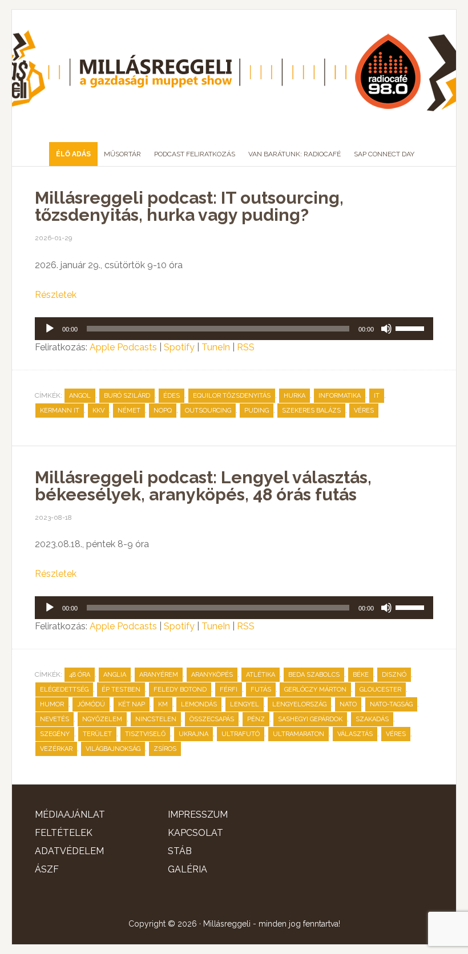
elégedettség (64, 689)
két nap (131, 704)
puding (256, 410)
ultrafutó (240, 734)
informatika (339, 395)
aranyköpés (212, 674)
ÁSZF (47, 869)
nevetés (54, 719)
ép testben (121, 689)
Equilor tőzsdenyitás (232, 395)
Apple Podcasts (123, 347)
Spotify (179, 347)
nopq (163, 410)
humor (52, 704)
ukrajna (193, 734)
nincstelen (155, 719)
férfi (228, 689)
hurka (294, 395)
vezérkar (56, 749)
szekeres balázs (311, 410)
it (377, 395)
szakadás (372, 719)
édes (171, 395)
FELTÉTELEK (63, 832)
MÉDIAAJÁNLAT (70, 814)
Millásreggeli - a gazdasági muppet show (234, 71)
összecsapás (211, 719)
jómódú (91, 704)
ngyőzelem (102, 719)
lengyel (244, 704)
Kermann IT (59, 410)
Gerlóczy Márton (315, 689)
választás (355, 734)
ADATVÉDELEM (69, 851)
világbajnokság (113, 749)
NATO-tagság (391, 704)
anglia (114, 674)
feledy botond (180, 689)
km (163, 704)
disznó (394, 674)
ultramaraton (298, 734)
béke (361, 674)
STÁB (180, 851)
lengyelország (299, 704)
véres (364, 410)
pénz (256, 719)
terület (97, 734)
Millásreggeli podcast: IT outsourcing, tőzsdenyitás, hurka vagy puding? (189, 206)
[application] (234, 328)
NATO (348, 704)
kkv (98, 410)
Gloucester (380, 689)
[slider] (411, 327)
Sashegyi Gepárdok (310, 719)
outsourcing (208, 410)
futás (261, 689)
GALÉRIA (187, 869)
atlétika (260, 674)
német (129, 410)
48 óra (79, 674)
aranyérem (158, 674)
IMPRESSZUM (198, 814)
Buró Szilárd (127, 395)
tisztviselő (145, 734)
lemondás (199, 704)
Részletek (55, 294)
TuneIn (215, 347)
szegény (55, 734)
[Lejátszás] (49, 328)
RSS (246, 347)
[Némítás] (386, 328)
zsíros (165, 749)
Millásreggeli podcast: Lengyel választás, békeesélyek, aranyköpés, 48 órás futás (203, 485)
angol (80, 395)
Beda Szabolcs (314, 674)
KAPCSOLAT (195, 832)
